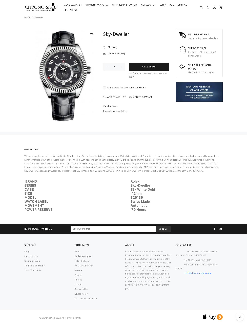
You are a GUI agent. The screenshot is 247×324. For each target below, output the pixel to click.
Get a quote (149, 67)
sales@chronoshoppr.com (197, 273)
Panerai (78, 270)
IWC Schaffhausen (84, 266)
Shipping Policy (32, 261)
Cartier (78, 285)
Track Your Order (32, 270)
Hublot (78, 280)
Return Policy (31, 256)
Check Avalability (116, 54)
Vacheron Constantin (86, 299)
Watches (122, 111)
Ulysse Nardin (81, 294)
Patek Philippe (82, 261)
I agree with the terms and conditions (126, 88)
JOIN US (163, 229)
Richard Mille (81, 289)
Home (27, 17)
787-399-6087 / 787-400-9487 (148, 75)
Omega (78, 275)
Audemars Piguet (83, 256)
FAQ (26, 252)
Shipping (112, 47)
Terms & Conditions (34, 266)
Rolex (115, 106)
